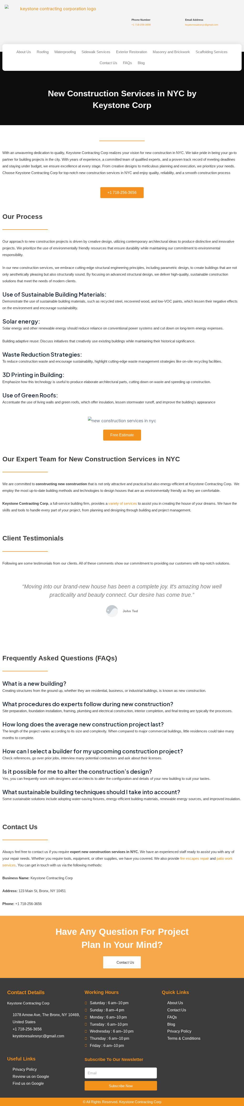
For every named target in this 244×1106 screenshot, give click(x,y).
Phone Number (141, 19)
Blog (141, 63)
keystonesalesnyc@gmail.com (201, 24)
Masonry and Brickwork (171, 52)
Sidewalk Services (95, 52)
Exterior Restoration (131, 52)
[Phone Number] (125, 22)
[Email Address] (179, 22)
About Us (23, 52)
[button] (7, 604)
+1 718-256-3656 (141, 24)
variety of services (122, 503)
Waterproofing (65, 52)
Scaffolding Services (212, 52)
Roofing (43, 52)
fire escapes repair (194, 858)
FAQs (127, 63)
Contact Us (108, 63)
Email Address (194, 19)
